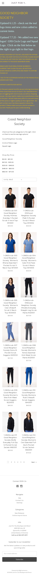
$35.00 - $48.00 (8, 165)
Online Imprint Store (19, 515)
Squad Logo (6, 146)
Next (33, 462)
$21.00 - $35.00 (8, 162)
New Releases (19, 513)
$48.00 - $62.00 (8, 168)
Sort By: (6, 179)
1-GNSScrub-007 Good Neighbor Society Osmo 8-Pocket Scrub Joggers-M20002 (10, 350)
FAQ (19, 498)
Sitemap (19, 503)
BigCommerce (23, 570)
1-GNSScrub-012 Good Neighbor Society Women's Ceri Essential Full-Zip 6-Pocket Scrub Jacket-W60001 (28, 442)
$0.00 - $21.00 (7, 159)
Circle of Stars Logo (9, 143)
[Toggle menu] (3, 3)
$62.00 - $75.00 (8, 172)
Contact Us (19, 500)
